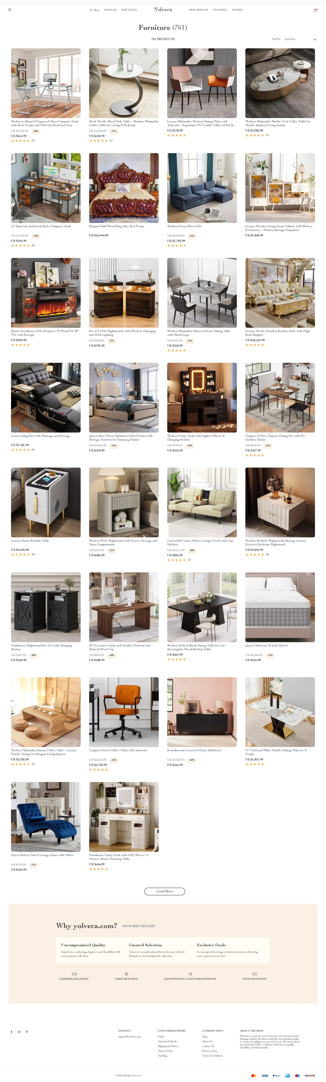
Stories (237, 10)
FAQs (161, 1037)
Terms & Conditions (212, 1056)
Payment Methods (167, 1041)
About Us (207, 1041)
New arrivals (198, 10)
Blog (204, 1037)
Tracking (162, 1056)
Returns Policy (165, 1051)
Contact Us (208, 1046)
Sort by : (277, 39)
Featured (220, 10)
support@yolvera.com (129, 1037)
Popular (110, 10)
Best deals (129, 10)
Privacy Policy (209, 1051)
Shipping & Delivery (168, 1046)
